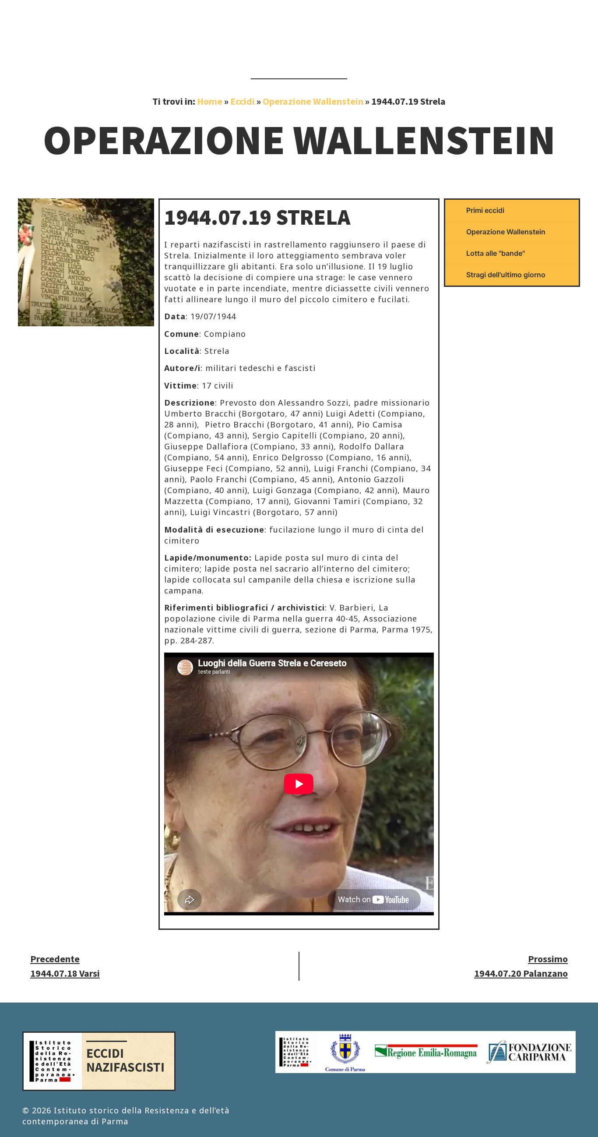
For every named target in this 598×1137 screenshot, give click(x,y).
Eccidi (242, 101)
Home (209, 101)
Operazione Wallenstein (313, 101)
